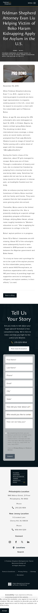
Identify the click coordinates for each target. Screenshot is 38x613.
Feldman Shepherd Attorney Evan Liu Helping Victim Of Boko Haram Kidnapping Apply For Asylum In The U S (18, 54)
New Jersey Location (19, 514)
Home (15, 50)
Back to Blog (10, 295)
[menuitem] (9, 542)
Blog (21, 50)
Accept (4, 611)
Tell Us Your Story (19, 316)
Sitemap (33, 571)
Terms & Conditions (8, 571)
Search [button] (20, 552)
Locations (20, 548)
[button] (34, 3)
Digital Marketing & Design (21, 584)
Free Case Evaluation (19, 349)
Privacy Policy (18, 448)
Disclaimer (20, 575)
